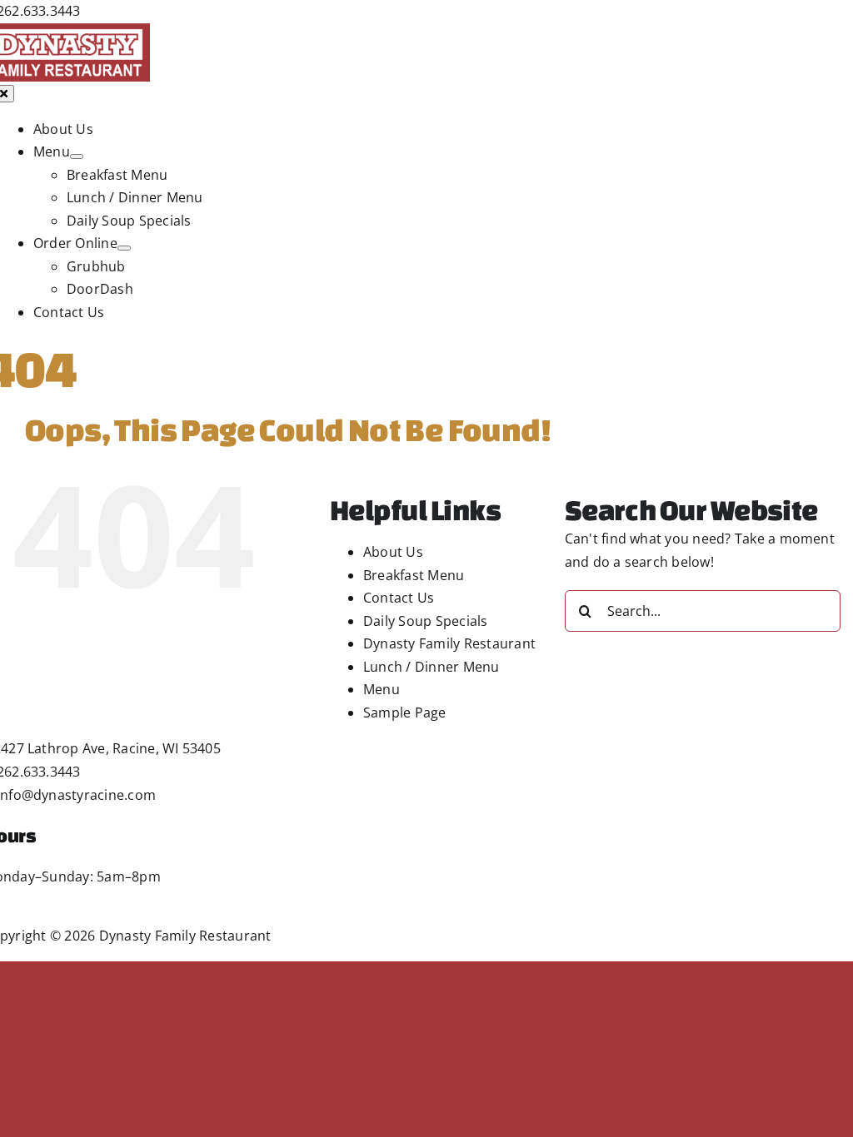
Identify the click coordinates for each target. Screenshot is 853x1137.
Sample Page (404, 712)
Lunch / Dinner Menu (431, 667)
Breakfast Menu (413, 575)
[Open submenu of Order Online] (124, 248)
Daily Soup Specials (425, 621)
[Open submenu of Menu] (76, 156)
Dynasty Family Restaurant (449, 643)
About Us (393, 552)
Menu (381, 689)
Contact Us (398, 597)
